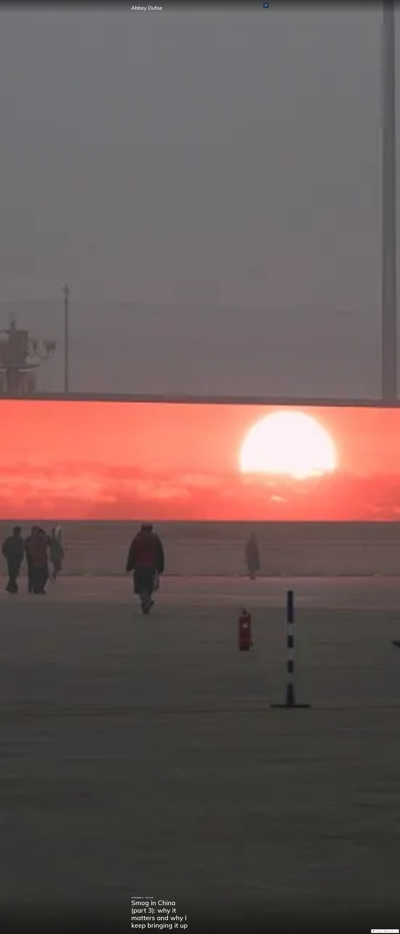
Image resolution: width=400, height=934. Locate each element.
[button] (266, 5)
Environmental (137, 898)
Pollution (149, 898)
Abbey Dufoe (146, 8)
